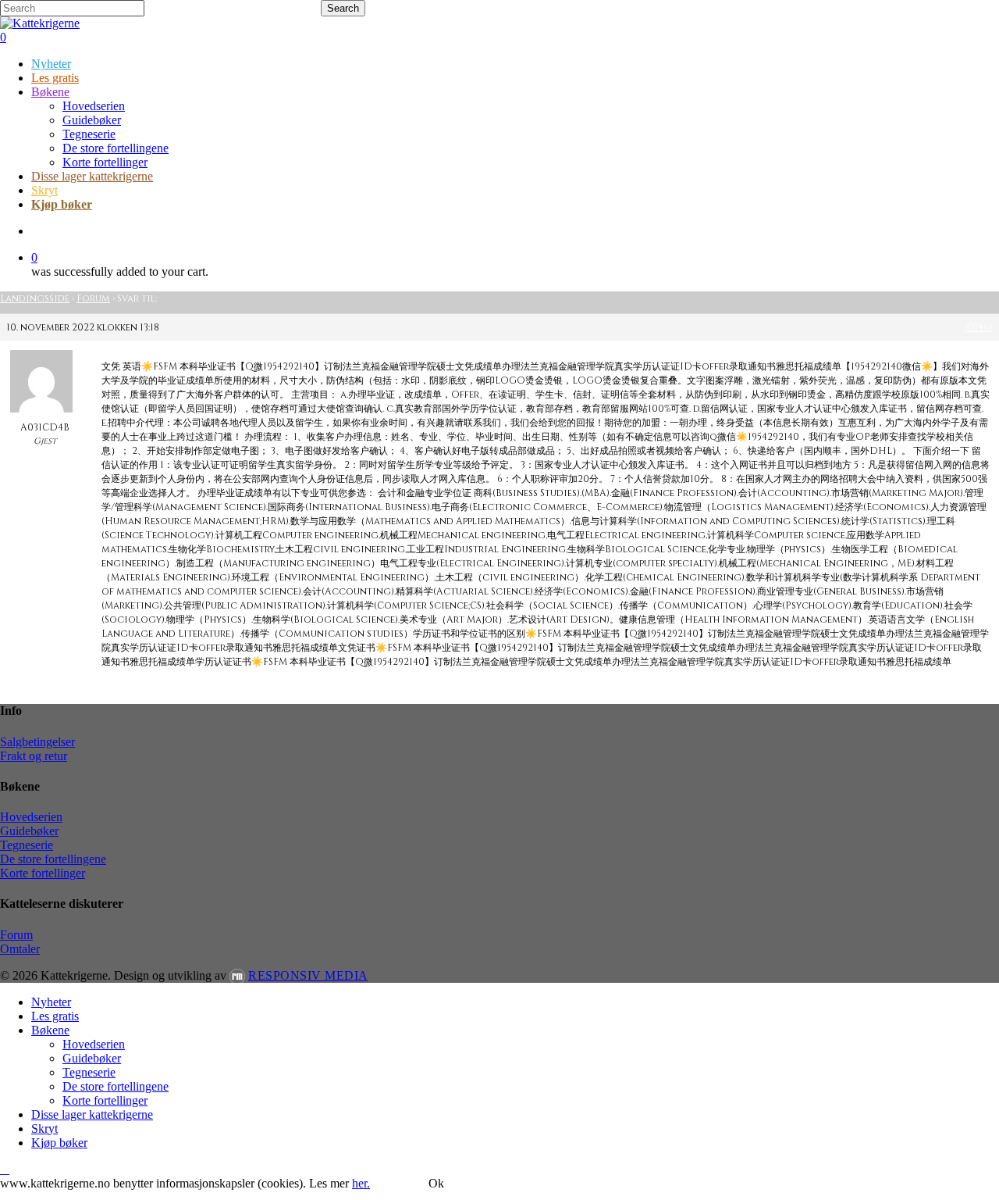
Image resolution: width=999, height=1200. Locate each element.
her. (361, 1183)
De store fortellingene (53, 859)
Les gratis (55, 1016)
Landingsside (34, 298)
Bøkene (50, 1030)
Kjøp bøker (59, 1142)
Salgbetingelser (37, 741)
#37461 (979, 327)
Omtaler (20, 948)
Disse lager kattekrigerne (92, 1114)
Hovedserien (31, 816)
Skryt (44, 1128)
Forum (93, 298)
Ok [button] (436, 1183)
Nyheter (51, 1002)
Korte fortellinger (42, 873)
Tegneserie (26, 845)
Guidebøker (29, 831)
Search (343, 8)
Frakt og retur (33, 755)
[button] (4, 1169)
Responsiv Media (308, 975)
